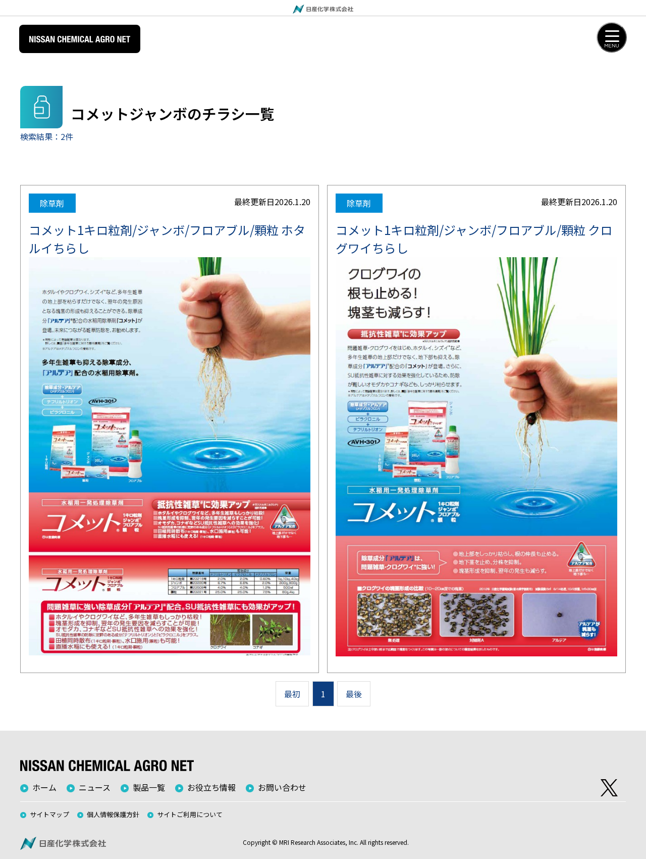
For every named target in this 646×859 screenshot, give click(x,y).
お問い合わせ (282, 787)
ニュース (95, 787)
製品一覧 (149, 787)
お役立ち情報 (211, 787)
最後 (354, 694)
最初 (292, 694)
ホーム (44, 787)
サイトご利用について (190, 814)
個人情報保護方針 (113, 814)
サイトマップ (49, 814)
